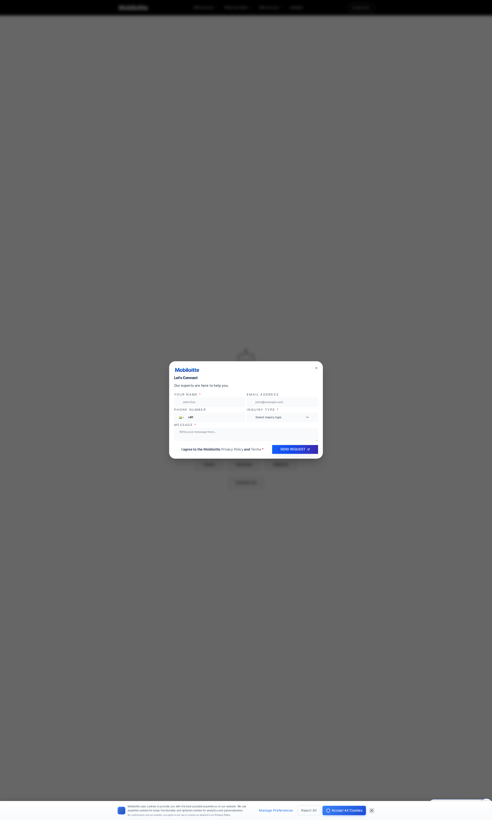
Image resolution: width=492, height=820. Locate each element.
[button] (181, 417)
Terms (256, 449)
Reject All (308, 810)
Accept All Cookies (347, 810)
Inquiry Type (263, 410)
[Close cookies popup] (371, 810)
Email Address (263, 395)
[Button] (316, 367)
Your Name (187, 395)
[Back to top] (11, 793)
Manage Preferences (276, 810)
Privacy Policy (222, 814)
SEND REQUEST (292, 449)
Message (185, 425)
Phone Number (190, 410)
